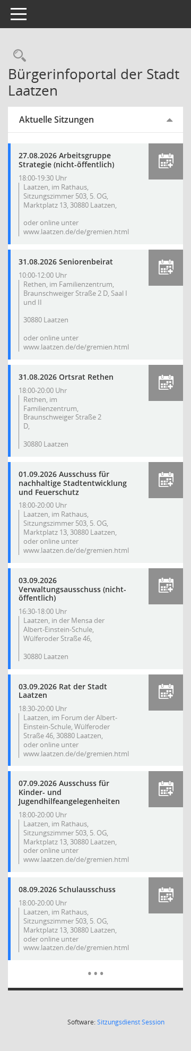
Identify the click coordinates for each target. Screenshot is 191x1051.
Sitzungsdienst (130, 1022)
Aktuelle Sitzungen (56, 119)
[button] (166, 161)
